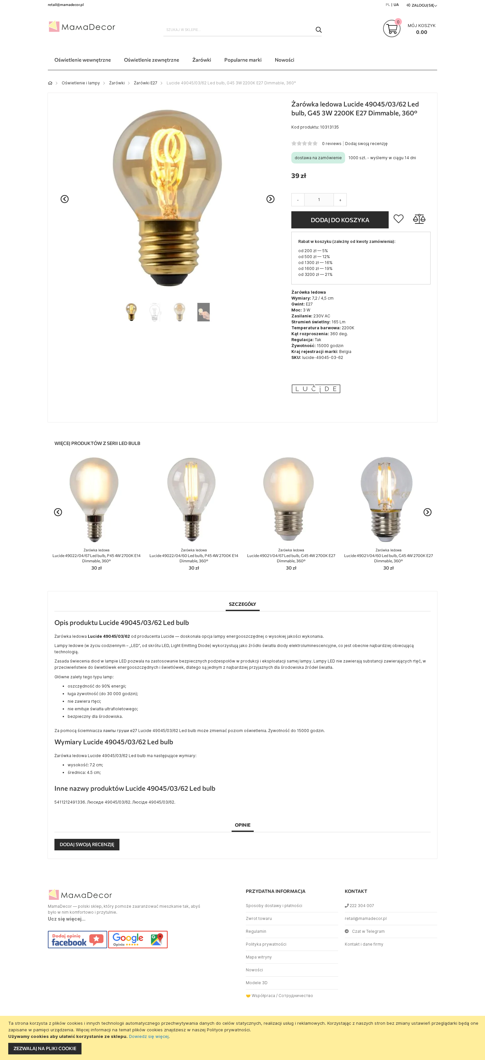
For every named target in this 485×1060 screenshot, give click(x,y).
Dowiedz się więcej (149, 1036)
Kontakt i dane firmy (364, 944)
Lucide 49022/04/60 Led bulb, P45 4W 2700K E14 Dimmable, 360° (193, 555)
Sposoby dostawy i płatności (274, 905)
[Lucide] (316, 412)
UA (396, 4)
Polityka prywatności (266, 944)
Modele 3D (257, 982)
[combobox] (242, 29)
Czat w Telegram (368, 931)
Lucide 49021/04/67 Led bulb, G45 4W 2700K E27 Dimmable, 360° (291, 555)
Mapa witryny (259, 957)
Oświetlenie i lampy (81, 82)
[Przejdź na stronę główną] (50, 82)
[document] (243, 1038)
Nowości (254, 969)
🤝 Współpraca (260, 995)
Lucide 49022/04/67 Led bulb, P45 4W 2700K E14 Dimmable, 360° (96, 555)
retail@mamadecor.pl (366, 918)
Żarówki (117, 82)
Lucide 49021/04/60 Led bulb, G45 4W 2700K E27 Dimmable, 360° (388, 555)
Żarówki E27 (145, 82)
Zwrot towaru (259, 918)
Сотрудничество (295, 995)
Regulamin (256, 931)
